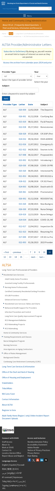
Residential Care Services (12, 36)
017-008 (22, 154)
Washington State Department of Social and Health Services (27, 3)
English (5, 465)
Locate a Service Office (11, 453)
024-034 (22, 219)
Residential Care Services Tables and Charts (22, 304)
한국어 (16, 469)
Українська (17, 477)
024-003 (22, 186)
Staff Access (7, 442)
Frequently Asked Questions (27, 25)
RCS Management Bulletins (15, 320)
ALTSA (6, 265)
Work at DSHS (8, 447)
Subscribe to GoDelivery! (15, 51)
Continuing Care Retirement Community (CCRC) (22, 361)
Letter (22, 104)
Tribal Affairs (7, 388)
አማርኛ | (14, 481)
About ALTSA (7, 404)
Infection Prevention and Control (18, 312)
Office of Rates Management (15, 353)
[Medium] (46, 460)
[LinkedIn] (42, 460)
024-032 (22, 139)
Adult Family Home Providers (16, 279)
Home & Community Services (15, 333)
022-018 (22, 127)
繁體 (9, 469)
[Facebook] (29, 460)
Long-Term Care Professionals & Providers (29, 34)
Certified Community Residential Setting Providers (25, 291)
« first (6, 252)
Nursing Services (10, 345)
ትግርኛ (22, 485)
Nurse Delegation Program (14, 341)
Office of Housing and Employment (16, 377)
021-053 (22, 176)
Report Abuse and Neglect (13, 456)
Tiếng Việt (6, 481)
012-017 (22, 226)
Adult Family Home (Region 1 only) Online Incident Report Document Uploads (25, 417)
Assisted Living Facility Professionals (19, 283)
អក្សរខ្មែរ (11, 473)
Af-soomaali (7, 477)
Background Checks (11, 357)
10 (44, 252)
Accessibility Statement (37, 444)
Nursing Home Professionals (16, 287)
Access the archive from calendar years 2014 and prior (27, 62)
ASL (4, 488)
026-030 (22, 209)
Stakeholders (7, 383)
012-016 (22, 144)
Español (12, 465)
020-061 (22, 192)
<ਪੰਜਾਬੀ (18, 473)
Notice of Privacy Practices (39, 450)
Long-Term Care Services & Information (18, 366)
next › (33, 257)
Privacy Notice (34, 453)
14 (16, 257)
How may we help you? (10, 9)
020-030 (22, 165)
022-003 (22, 242)
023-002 (22, 160)
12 (5, 257)
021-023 (22, 231)
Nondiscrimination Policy (38, 442)
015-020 (22, 204)
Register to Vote (9, 410)
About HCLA (8, 25)
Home (4, 34)
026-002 (22, 198)
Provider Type (8, 71)
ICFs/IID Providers (12, 295)
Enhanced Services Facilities (16, 299)
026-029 (22, 133)
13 (10, 257)
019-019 (22, 214)
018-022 (22, 181)
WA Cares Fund (8, 394)
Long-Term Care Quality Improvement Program (23, 316)
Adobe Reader (33, 447)
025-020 (22, 170)
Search (50, 8)
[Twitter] (33, 460)
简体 (4, 469)
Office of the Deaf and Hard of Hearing (18, 372)
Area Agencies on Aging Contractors (18, 349)
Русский (20, 465)
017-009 (22, 237)
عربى (4, 473)
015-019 (22, 121)
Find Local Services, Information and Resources (22, 28)
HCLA (11, 34)
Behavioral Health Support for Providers (21, 308)
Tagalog (5, 485)
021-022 (22, 149)
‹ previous (16, 252)
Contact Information (10, 399)
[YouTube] (38, 460)
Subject (5, 85)
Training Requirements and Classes (18, 337)
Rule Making (33, 456)
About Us (6, 444)
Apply (6, 98)
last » (41, 257)
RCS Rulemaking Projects (15, 324)
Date (30, 104)
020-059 (22, 109)
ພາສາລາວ (14, 485)
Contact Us (6, 450)
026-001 (22, 116)
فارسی (21, 481)
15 (21, 257)
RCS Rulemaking (11, 328)
